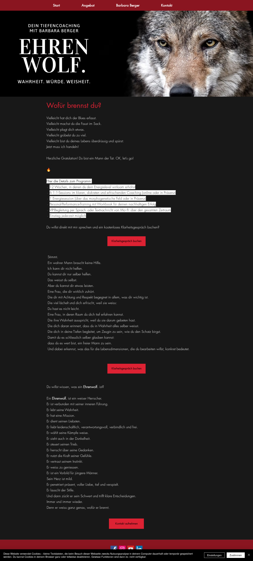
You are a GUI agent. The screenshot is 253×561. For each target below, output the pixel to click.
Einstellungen (214, 555)
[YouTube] (130, 549)
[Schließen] (249, 555)
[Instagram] (122, 549)
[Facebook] (113, 549)
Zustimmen (236, 555)
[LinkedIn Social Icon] (139, 549)
